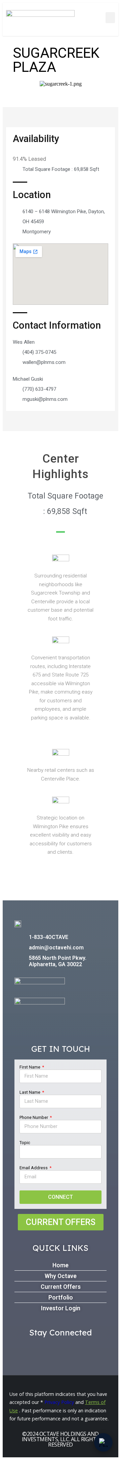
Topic (24, 1142)
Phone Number (34, 1117)
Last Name (30, 1092)
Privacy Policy (59, 1402)
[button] (110, 17)
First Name (30, 1067)
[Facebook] (44, 1349)
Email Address (34, 1167)
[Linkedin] (61, 1349)
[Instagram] (77, 1349)
